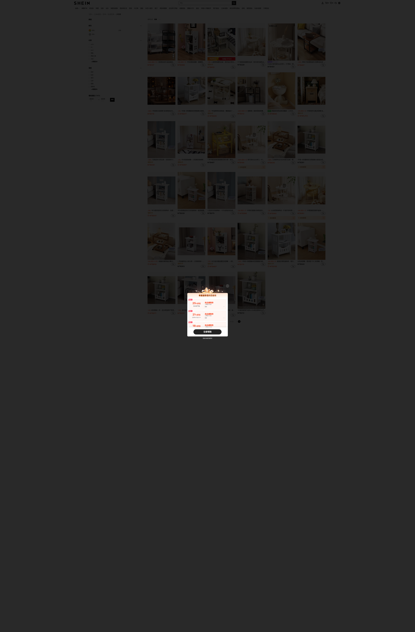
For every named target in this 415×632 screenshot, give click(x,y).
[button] (227, 286)
